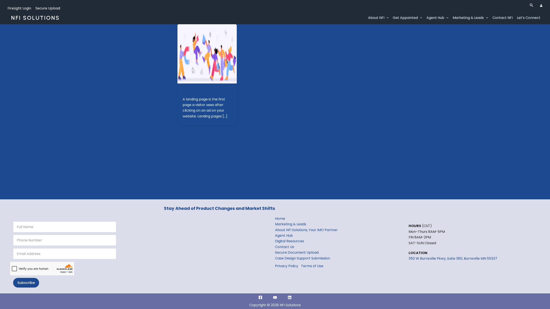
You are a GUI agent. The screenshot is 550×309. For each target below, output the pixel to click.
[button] (531, 6)
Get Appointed (405, 17)
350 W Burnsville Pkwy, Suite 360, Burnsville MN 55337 (453, 258)
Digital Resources (289, 241)
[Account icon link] (541, 5)
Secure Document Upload (297, 252)
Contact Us (284, 246)
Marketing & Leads (468, 17)
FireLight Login (19, 8)
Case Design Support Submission (302, 258)
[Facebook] (260, 297)
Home (280, 218)
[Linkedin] (290, 297)
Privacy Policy (286, 266)
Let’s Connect (528, 17)
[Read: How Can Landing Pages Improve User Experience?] (207, 53)
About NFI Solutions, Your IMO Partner (306, 229)
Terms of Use (312, 266)
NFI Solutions (35, 17)
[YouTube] (275, 297)
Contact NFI (502, 17)
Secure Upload (47, 8)
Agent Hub (435, 17)
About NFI (376, 17)
